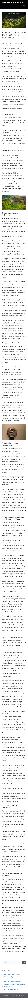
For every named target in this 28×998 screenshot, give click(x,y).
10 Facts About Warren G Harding (11, 981)
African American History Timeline (11, 974)
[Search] (24, 962)
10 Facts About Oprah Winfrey (10, 989)
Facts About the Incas (17, 150)
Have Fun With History (12, 2)
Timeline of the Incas (16, 236)
